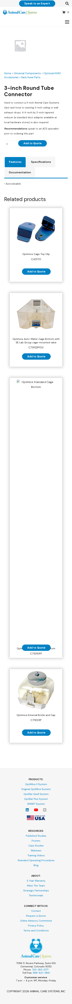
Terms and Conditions (36, 930)
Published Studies (36, 835)
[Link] (20, 12)
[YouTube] (36, 810)
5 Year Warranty (36, 880)
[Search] (67, 3)
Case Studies (36, 845)
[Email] (44, 810)
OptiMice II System (36, 784)
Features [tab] (15, 162)
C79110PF (36, 651)
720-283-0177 (40, 969)
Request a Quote (36, 915)
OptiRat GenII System (36, 794)
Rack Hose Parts (30, 77)
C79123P (36, 717)
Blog (36, 865)
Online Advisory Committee (36, 920)
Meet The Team (36, 885)
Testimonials (36, 895)
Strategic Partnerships (36, 890)
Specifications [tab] (41, 162)
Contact (36, 910)
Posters (36, 840)
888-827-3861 (41, 972)
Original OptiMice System (36, 789)
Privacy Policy (36, 925)
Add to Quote (32, 143)
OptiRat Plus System (36, 798)
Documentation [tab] (20, 172)
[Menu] (67, 22)
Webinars (36, 850)
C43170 (36, 256)
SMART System (36, 803)
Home (7, 73)
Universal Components (27, 73)
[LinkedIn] (27, 810)
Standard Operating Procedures (36, 860)
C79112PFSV (36, 343)
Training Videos (36, 855)
